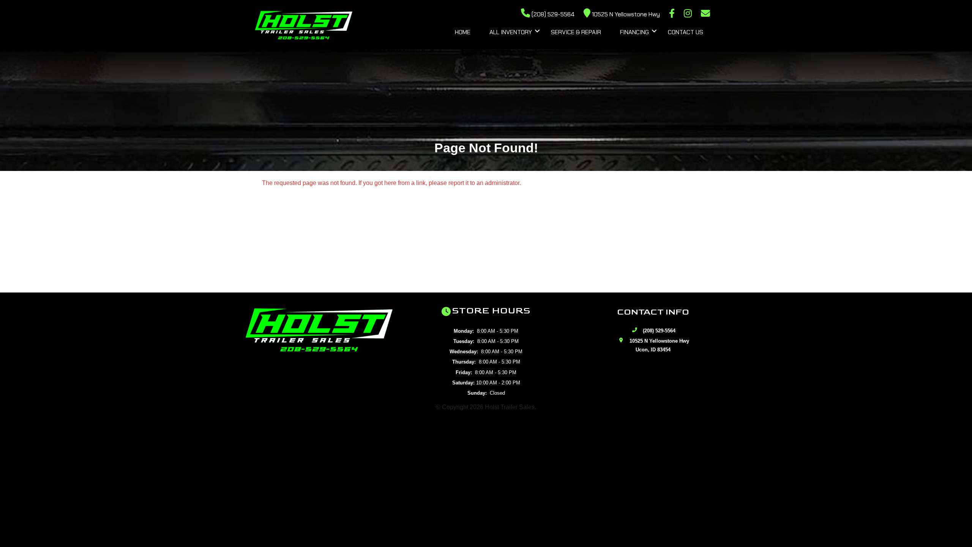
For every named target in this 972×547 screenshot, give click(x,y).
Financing (634, 32)
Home (462, 32)
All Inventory (510, 32)
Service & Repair (576, 32)
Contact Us (685, 32)
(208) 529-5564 (552, 14)
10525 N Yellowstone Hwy (625, 14)
